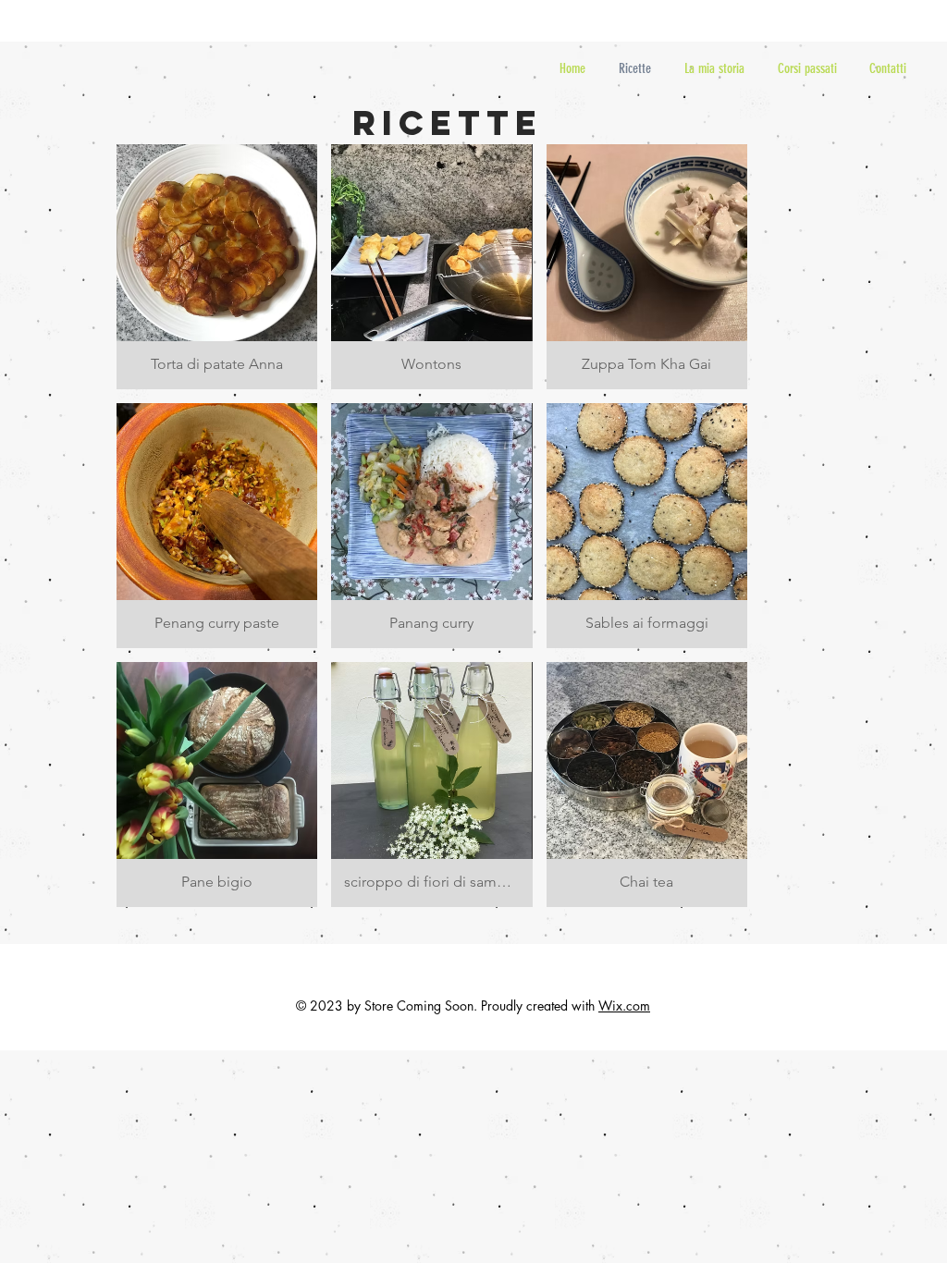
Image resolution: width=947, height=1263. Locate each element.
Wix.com (624, 1005)
